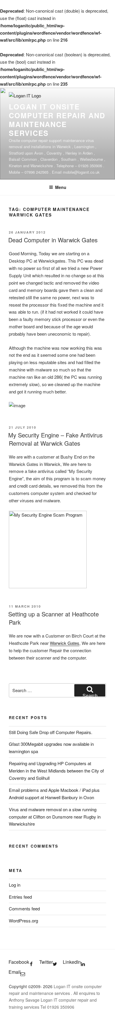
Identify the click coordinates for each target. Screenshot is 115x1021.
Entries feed (20, 897)
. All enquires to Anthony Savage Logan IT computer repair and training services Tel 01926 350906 (54, 1000)
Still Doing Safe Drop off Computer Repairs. (50, 732)
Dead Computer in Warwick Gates (53, 240)
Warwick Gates (64, 643)
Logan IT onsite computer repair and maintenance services (57, 120)
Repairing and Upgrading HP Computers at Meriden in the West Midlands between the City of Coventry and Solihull (56, 770)
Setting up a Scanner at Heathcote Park (53, 618)
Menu (60, 187)
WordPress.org (23, 920)
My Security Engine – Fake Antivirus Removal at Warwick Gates (55, 439)
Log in (14, 885)
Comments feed (24, 908)
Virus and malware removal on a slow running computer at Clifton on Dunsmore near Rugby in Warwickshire (55, 816)
